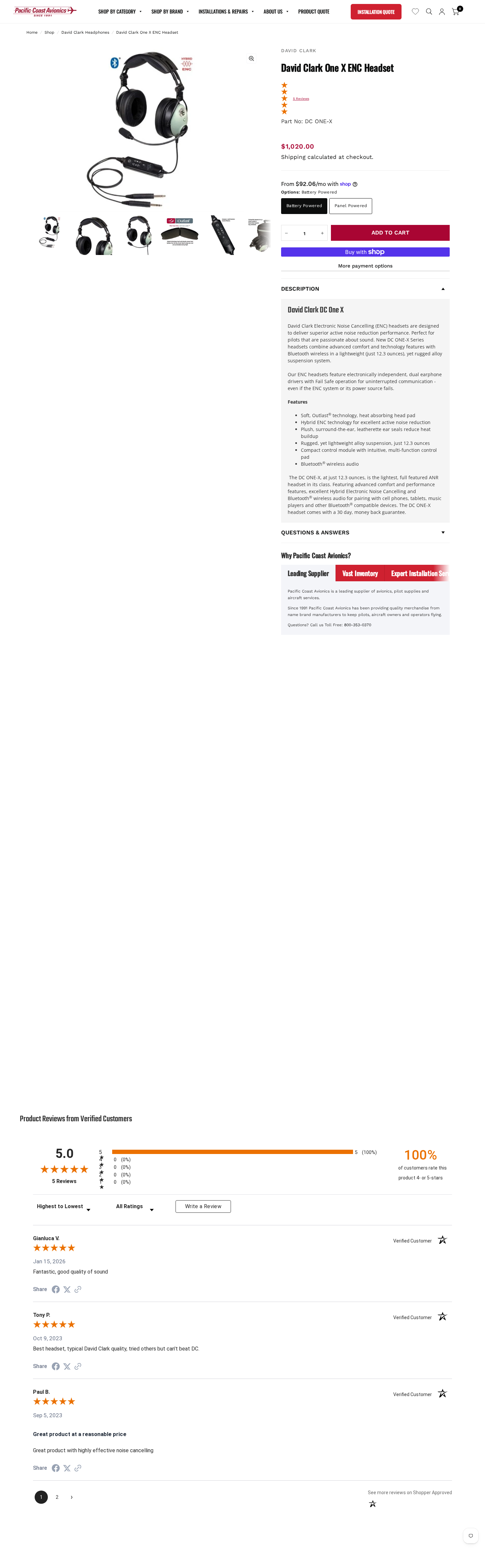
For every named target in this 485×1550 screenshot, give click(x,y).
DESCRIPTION (300, 288)
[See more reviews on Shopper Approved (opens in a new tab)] (77, 1289)
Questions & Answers (315, 532)
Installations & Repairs (223, 11)
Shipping (293, 157)
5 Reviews (301, 98)
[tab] (308, 573)
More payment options (365, 266)
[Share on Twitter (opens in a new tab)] (67, 1289)
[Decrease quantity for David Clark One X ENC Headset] (286, 233)
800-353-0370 (357, 625)
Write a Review (203, 1206)
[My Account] (442, 11)
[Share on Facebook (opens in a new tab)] (56, 1289)
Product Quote (313, 11)
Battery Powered (304, 205)
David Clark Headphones (85, 32)
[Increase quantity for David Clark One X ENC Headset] (322, 233)
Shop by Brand (167, 11)
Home (32, 32)
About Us (273, 11)
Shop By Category (117, 11)
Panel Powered (351, 205)
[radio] (242, 1152)
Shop (49, 32)
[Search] (429, 11)
